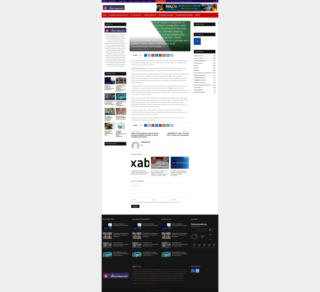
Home (104, 15)
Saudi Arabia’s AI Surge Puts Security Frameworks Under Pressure (120, 253)
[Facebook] (193, 271)
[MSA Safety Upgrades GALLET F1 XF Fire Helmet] (110, 126)
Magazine (149, 1)
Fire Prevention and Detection (118, 15)
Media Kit (144, 1)
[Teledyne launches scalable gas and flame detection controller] (121, 126)
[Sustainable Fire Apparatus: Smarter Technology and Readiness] (121, 80)
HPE (170, 76)
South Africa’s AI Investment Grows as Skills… (181, 1)
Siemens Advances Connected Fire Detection (109, 87)
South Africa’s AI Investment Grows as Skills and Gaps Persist (121, 244)
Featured (196, 70)
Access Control (136, 15)
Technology (197, 87)
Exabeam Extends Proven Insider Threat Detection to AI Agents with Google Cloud (140, 172)
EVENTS (196, 68)
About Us (131, 1)
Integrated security (199, 77)
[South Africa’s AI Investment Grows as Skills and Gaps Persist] (110, 96)
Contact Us (137, 1)
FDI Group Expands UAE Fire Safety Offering (109, 118)
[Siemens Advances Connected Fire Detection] (110, 80)
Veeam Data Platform (138, 68)
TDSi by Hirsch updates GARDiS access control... (121, 118)
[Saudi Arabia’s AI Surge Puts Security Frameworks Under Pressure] (121, 96)
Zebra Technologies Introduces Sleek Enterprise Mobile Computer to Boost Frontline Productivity (144, 135)
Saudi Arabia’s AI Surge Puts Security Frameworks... (121, 103)
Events (197, 15)
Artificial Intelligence (166, 15)
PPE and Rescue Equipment (184, 15)
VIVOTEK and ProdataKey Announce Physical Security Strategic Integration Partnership (179, 173)
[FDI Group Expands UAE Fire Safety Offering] (110, 111)
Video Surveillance (199, 92)
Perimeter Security (150, 15)
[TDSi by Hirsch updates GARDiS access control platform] (121, 111)
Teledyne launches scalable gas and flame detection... (121, 133)
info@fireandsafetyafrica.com (147, 283)
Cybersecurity (198, 63)
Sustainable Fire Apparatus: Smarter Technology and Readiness (121, 88)
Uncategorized (198, 90)
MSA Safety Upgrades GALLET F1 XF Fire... (109, 133)
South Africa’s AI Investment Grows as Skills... (110, 103)
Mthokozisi (135, 49)
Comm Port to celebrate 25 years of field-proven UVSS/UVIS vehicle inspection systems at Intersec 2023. (159, 173)
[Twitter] (197, 271)
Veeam (171, 88)
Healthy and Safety (199, 75)
